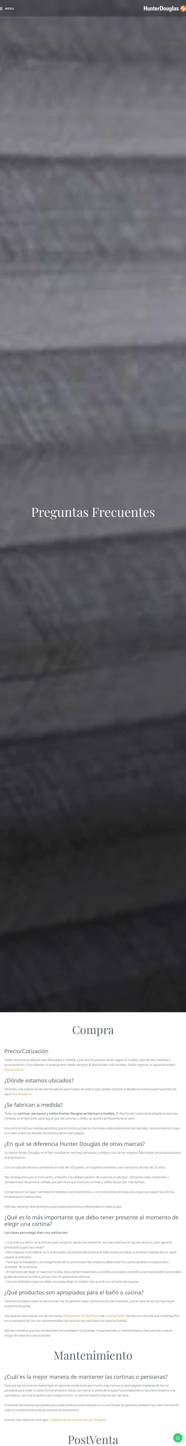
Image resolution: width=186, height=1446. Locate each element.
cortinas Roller (115, 1316)
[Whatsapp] (177, 1437)
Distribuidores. (14, 1070)
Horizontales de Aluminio (80, 1316)
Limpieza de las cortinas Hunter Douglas (77, 1420)
